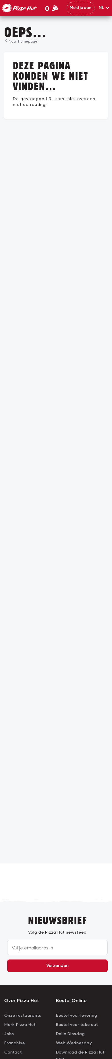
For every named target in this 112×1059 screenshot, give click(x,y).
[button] (104, 8)
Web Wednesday (74, 1043)
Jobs (9, 1034)
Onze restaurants (22, 1016)
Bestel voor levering (76, 1016)
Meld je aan (80, 8)
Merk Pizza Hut (20, 1025)
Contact (13, 1052)
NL (101, 8)
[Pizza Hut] (19, 8)
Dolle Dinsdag (70, 1034)
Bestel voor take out (77, 1025)
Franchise (14, 1043)
